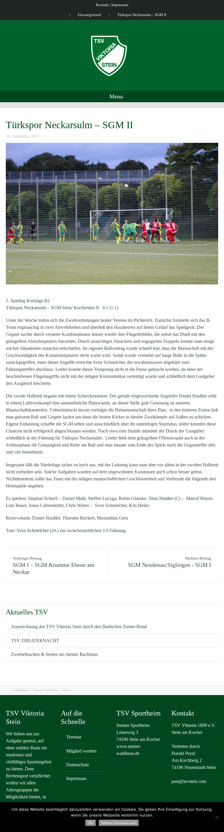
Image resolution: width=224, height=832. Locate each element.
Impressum (119, 5)
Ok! (91, 823)
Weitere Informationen (118, 823)
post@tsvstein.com (189, 781)
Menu (115, 96)
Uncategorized (89, 15)
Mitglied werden (81, 750)
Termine (73, 736)
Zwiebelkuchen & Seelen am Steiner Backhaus (54, 654)
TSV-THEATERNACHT (35, 640)
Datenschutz (77, 764)
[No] (217, 817)
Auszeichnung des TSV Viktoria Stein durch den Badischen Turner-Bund (79, 626)
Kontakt (102, 5)
